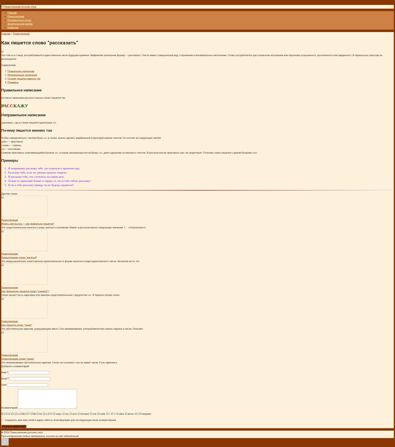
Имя (4, 372)
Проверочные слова (19, 20)
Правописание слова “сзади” (17, 358)
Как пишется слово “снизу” (16, 325)
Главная (12, 12)
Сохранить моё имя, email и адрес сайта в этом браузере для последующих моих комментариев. (61, 420)
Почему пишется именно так (23, 78)
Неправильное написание (22, 75)
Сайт (3, 384)
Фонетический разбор (20, 24)
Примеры (13, 82)
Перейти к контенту (12, 3)
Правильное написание (20, 71)
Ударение (13, 27)
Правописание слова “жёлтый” (19, 257)
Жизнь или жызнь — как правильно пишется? (27, 223)
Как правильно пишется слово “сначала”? (25, 291)
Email (5, 378)
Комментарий (9, 407)
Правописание (15, 16)
